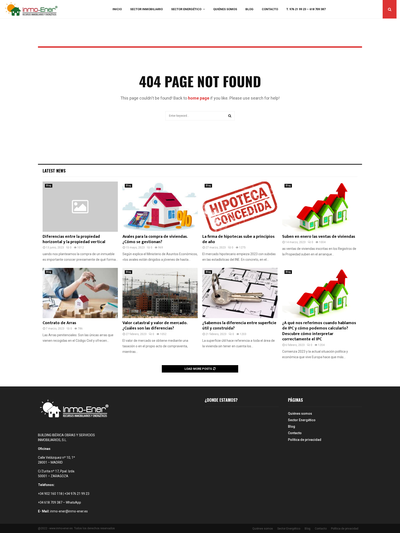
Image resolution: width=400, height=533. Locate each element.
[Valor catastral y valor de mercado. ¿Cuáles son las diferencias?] (160, 293)
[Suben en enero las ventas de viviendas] (319, 207)
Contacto (270, 9)
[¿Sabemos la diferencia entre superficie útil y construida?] (240, 293)
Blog (249, 9)
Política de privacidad (304, 440)
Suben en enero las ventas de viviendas (318, 236)
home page (198, 98)
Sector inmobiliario (146, 9)
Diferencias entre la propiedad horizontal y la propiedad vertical (74, 239)
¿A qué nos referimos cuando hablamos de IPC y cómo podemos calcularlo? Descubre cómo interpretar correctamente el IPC (319, 331)
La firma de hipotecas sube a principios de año (238, 239)
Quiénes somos (225, 9)
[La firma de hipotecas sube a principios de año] (240, 207)
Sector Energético (186, 9)
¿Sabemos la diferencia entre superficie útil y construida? (239, 326)
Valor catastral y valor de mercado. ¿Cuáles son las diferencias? (154, 326)
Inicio (117, 9)
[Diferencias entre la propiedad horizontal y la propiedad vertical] (80, 207)
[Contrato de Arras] (80, 293)
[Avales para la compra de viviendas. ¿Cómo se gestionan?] (160, 207)
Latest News (54, 171)
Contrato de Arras (59, 323)
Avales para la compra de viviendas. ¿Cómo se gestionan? (155, 239)
